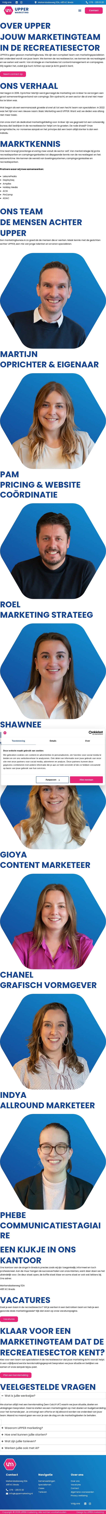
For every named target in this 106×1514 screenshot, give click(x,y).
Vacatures (76, 1484)
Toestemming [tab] (18, 741)
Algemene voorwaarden (82, 1492)
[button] (80, 10)
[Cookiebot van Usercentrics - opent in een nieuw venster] (91, 733)
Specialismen (44, 1484)
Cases (41, 1488)
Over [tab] (87, 741)
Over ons (75, 1481)
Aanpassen (51, 780)
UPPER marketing (95, 1512)
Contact (75, 1488)
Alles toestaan (86, 780)
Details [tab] (53, 741)
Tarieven (42, 1492)
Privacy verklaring (79, 1495)
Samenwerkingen (46, 1481)
